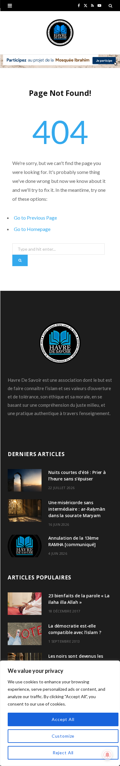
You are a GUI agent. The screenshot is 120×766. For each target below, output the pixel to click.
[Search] (110, 5)
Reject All (63, 752)
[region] (60, 713)
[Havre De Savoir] (60, 33)
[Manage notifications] (107, 755)
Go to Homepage (32, 229)
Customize (63, 736)
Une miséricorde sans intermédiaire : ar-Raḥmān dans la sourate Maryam (76, 509)
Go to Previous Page (35, 217)
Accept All (63, 719)
